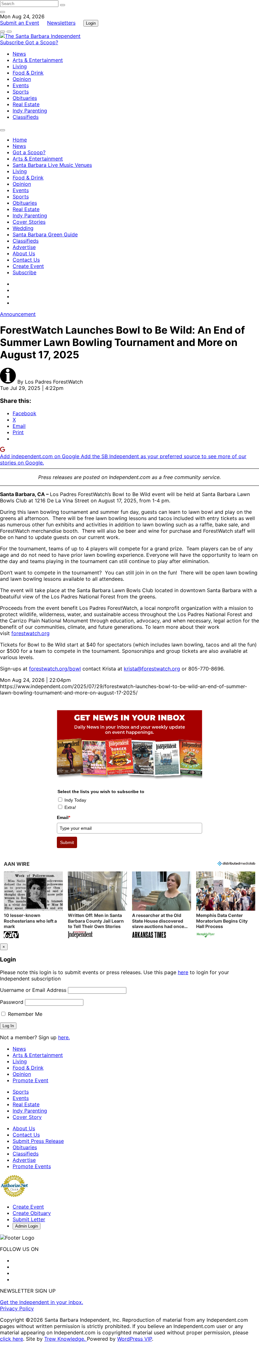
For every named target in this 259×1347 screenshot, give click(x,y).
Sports (21, 91)
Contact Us (26, 260)
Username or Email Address (33, 990)
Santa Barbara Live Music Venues (52, 165)
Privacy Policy (17, 1308)
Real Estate (26, 104)
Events (21, 85)
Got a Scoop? (41, 42)
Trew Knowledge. (65, 1339)
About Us (24, 253)
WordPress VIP (134, 1339)
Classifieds (26, 117)
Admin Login (26, 1226)
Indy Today (75, 800)
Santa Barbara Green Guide (45, 234)
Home (20, 140)
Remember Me (24, 1014)
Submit (67, 842)
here (183, 972)
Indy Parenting (30, 110)
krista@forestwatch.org (152, 668)
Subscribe (12, 42)
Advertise (24, 247)
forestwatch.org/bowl (55, 668)
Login (91, 23)
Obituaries (25, 98)
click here (11, 1339)
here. (64, 1037)
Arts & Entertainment (38, 60)
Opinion (22, 79)
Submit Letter (29, 1219)
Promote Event (30, 1080)
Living (20, 66)
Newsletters (61, 23)
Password (11, 1002)
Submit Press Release (38, 1141)
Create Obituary (32, 1213)
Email (63, 817)
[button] (33, 905)
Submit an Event (19, 23)
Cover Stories (29, 222)
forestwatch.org (30, 633)
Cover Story (27, 1117)
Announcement (18, 314)
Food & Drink (28, 73)
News (19, 54)
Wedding (23, 228)
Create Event (28, 266)
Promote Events (32, 1166)
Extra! (70, 807)
